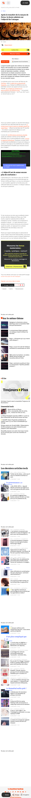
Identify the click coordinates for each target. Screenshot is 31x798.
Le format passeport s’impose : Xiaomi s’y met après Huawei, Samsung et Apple (19, 542)
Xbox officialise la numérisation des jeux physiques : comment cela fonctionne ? (19, 572)
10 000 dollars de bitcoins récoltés (17, 135)
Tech (4, 11)
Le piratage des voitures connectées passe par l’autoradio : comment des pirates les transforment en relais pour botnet (20, 653)
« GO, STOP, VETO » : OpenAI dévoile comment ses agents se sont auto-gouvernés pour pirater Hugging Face (20, 487)
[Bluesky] (23, 792)
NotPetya (3, 83)
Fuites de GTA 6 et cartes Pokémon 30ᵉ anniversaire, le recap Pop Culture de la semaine (19, 702)
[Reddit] (18, 792)
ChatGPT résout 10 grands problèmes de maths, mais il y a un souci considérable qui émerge (14, 421)
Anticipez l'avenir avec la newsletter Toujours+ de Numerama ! (15, 401)
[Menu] (8, 3)
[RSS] (20, 792)
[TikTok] (8, 792)
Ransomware (19, 288)
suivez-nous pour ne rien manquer (10, 276)
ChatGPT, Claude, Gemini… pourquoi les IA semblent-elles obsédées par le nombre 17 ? (19, 672)
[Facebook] (15, 792)
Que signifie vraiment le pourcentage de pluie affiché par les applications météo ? (20, 591)
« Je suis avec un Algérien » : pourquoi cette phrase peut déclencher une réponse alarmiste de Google (18, 644)
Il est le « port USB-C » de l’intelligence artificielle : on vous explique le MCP (20, 712)
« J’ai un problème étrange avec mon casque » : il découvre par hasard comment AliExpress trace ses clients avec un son (19, 681)
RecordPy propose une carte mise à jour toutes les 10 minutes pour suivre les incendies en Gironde (14, 432)
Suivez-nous (5, 61)
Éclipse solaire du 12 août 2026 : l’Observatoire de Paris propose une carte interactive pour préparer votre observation (15, 427)
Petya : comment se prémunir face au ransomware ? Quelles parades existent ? (19, 364)
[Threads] (25, 792)
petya (11, 288)
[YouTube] (5, 792)
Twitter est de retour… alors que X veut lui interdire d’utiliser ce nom (20, 475)
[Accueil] (3, 3)
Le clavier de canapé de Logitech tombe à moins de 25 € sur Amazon (19, 721)
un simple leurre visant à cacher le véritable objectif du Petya (15, 126)
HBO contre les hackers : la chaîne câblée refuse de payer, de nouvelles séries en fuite (19, 356)
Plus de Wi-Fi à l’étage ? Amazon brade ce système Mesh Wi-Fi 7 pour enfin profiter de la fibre (19, 662)
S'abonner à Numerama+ (14, 266)
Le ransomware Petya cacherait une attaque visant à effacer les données (18, 332)
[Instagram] (13, 792)
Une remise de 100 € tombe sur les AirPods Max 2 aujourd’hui (19, 581)
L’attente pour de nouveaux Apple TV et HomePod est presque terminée (18, 693)
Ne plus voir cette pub (7, 314)
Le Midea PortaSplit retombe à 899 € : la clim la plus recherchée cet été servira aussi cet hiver (15, 416)
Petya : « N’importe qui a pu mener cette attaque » (19, 339)
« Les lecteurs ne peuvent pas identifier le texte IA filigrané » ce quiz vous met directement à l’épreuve (20, 532)
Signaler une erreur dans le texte (10, 281)
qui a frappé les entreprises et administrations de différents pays (11, 89)
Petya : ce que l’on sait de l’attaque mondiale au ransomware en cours (19, 347)
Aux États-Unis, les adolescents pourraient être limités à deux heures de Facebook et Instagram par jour (20, 560)
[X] (10, 792)
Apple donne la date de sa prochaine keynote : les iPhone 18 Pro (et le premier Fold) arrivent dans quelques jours (20, 551)
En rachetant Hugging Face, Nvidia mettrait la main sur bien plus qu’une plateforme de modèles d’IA (19, 497)
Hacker (4, 288)
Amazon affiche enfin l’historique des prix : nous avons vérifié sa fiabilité (20, 629)
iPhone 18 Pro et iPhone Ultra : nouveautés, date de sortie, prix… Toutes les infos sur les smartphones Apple (17, 411)
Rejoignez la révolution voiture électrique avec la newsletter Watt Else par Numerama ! (19, 323)
